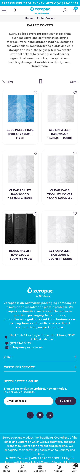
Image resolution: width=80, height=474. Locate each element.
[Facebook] (30, 415)
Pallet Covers (46, 18)
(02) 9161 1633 (67, 3)
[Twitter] (49, 415)
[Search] (14, 10)
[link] (22, 468)
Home (29, 18)
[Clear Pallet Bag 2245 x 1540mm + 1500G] (60, 108)
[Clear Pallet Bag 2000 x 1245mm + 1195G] (20, 168)
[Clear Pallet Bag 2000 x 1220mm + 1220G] (60, 229)
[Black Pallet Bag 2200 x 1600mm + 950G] (20, 229)
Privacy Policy (29, 462)
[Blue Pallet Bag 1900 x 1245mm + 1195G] (20, 108)
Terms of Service (52, 462)
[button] (40, 81)
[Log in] (65, 10)
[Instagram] (40, 415)
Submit (65, 401)
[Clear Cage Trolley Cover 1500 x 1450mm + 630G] (60, 168)
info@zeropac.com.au (26, 347)
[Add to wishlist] (35, 92)
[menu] (4, 10)
